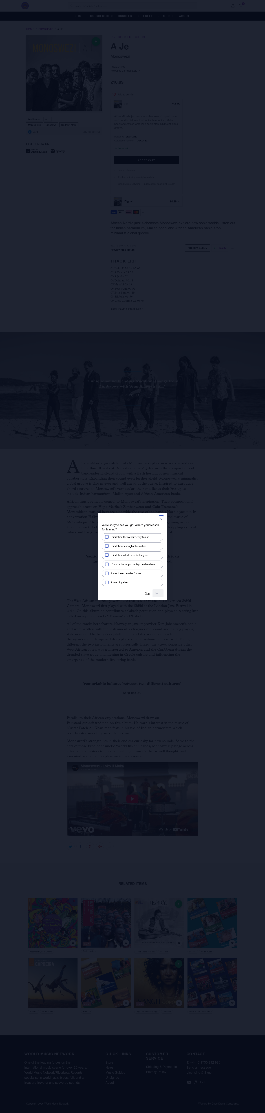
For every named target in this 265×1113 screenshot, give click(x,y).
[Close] (161, 520)
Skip (147, 593)
